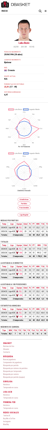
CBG (20, 231)
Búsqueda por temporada (12, 371)
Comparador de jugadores (12, 362)
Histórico (6, 384)
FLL (20, 227)
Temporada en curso (10, 387)
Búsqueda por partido (11, 365)
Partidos (24, 204)
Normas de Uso (8, 346)
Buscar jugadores (9, 359)
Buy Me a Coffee (9, 418)
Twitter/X (6, 416)
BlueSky (6, 424)
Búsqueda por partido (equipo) (14, 377)
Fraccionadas (24, 208)
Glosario (6, 349)
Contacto (6, 352)
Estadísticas (24, 199)
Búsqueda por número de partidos (15, 368)
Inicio (5, 11)
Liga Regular (24, 215)
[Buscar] (40, 11)
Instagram (7, 421)
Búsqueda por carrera (11, 374)
